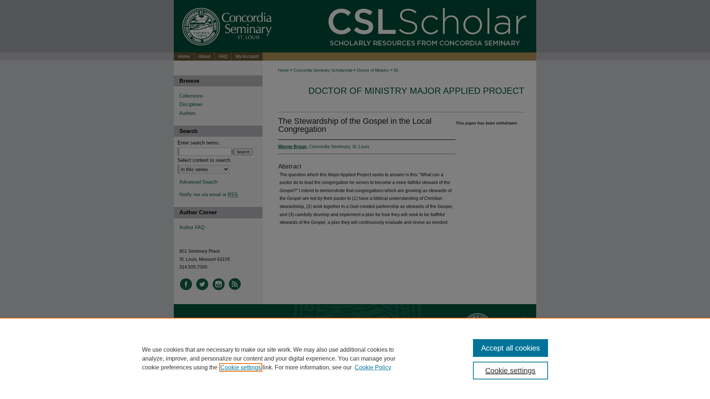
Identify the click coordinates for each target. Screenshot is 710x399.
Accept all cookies (510, 348)
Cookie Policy (373, 367)
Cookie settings (240, 367)
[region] (355, 358)
